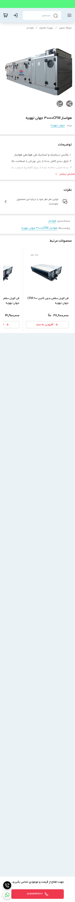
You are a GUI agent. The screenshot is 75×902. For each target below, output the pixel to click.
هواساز (30, 27)
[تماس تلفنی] (7, 885)
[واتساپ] (7, 895)
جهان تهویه (58, 125)
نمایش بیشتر (67, 174)
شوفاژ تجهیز (65, 27)
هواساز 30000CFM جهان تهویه (39, 228)
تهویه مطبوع (46, 27)
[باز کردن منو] (68, 15)
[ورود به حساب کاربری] (16, 15)
